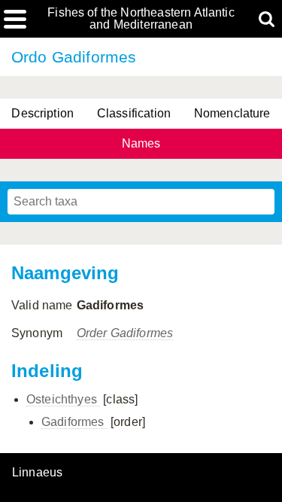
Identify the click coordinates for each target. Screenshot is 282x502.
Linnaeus (37, 473)
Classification (134, 113)
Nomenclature (232, 113)
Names (141, 143)
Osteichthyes (63, 399)
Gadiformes (74, 421)
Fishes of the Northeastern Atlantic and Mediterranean (141, 19)
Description (42, 113)
